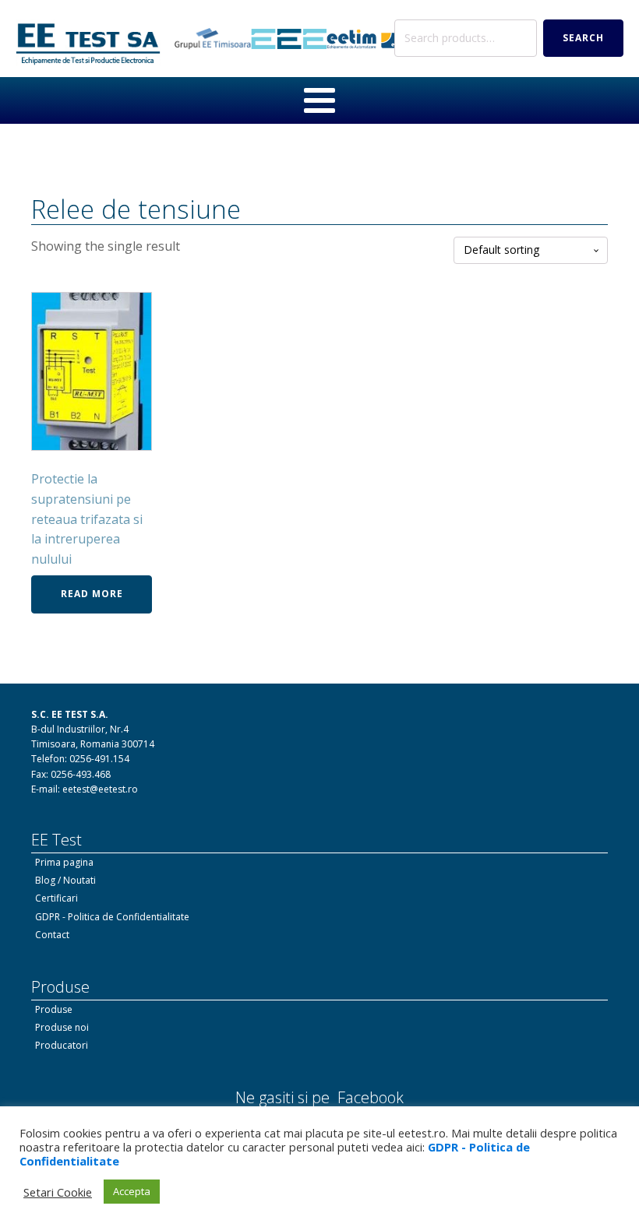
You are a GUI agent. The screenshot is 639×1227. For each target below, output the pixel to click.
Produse (53, 1009)
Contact (52, 934)
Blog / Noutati (65, 880)
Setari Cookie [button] (57, 1192)
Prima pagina (64, 862)
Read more (92, 593)
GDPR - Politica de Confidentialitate (112, 916)
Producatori (61, 1045)
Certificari (56, 898)
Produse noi (62, 1027)
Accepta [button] (131, 1191)
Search (583, 37)
